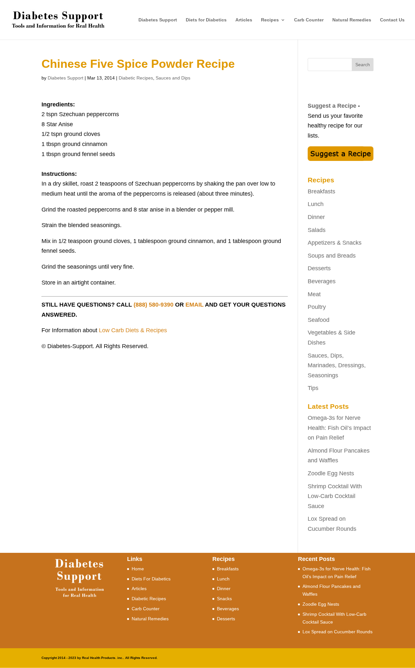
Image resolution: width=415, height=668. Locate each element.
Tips (313, 388)
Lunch (316, 204)
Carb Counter (309, 20)
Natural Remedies (351, 20)
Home (138, 568)
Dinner (316, 217)
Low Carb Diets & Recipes (133, 330)
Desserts (319, 268)
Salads (317, 230)
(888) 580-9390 (153, 304)
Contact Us (392, 20)
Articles (243, 20)
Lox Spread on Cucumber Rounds (337, 631)
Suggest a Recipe (332, 106)
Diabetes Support (157, 20)
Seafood (318, 320)
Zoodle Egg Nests (331, 473)
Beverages (322, 281)
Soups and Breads (332, 255)
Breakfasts (321, 191)
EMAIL (194, 304)
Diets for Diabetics (206, 20)
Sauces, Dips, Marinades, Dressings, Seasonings (337, 365)
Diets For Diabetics (151, 578)
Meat (314, 294)
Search (362, 64)
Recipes (270, 20)
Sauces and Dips (173, 77)
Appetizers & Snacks (335, 242)
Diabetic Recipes (136, 77)
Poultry (317, 307)
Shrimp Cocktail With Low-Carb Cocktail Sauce (335, 496)
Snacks (224, 598)
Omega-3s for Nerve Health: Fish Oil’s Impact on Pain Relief (339, 428)
